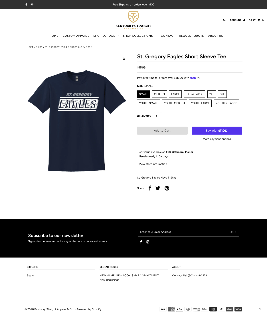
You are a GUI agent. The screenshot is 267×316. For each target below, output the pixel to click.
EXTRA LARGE (194, 94)
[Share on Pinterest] (167, 188)
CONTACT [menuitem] (168, 35)
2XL (211, 94)
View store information (153, 164)
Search (31, 275)
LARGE (175, 94)
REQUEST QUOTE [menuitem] (191, 35)
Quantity (144, 116)
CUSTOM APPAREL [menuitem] (76, 35)
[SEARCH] (224, 20)
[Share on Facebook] (149, 188)
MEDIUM (159, 94)
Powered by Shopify (88, 309)
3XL (222, 94)
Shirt (39, 47)
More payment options (217, 139)
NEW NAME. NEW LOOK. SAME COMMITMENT (129, 275)
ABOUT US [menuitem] (215, 35)
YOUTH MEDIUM (174, 103)
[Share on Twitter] (157, 188)
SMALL (143, 94)
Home (30, 47)
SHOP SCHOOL (104, 35)
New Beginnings (109, 279)
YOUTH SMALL (148, 103)
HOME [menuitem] (54, 35)
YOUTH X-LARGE (226, 103)
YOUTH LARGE (200, 103)
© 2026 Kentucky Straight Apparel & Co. (49, 309)
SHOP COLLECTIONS (138, 35)
